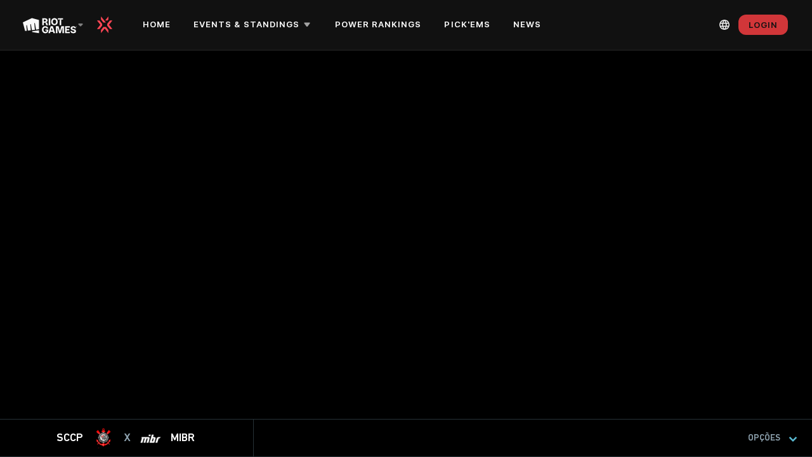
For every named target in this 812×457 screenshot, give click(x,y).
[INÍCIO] (109, 25)
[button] (254, 25)
